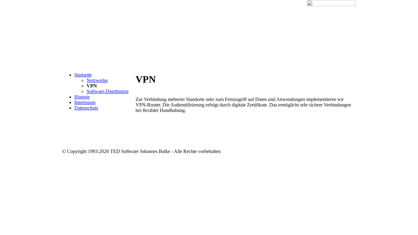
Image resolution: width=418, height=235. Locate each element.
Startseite (83, 74)
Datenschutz (86, 107)
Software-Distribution (108, 91)
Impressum (84, 102)
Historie (82, 96)
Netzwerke (97, 80)
